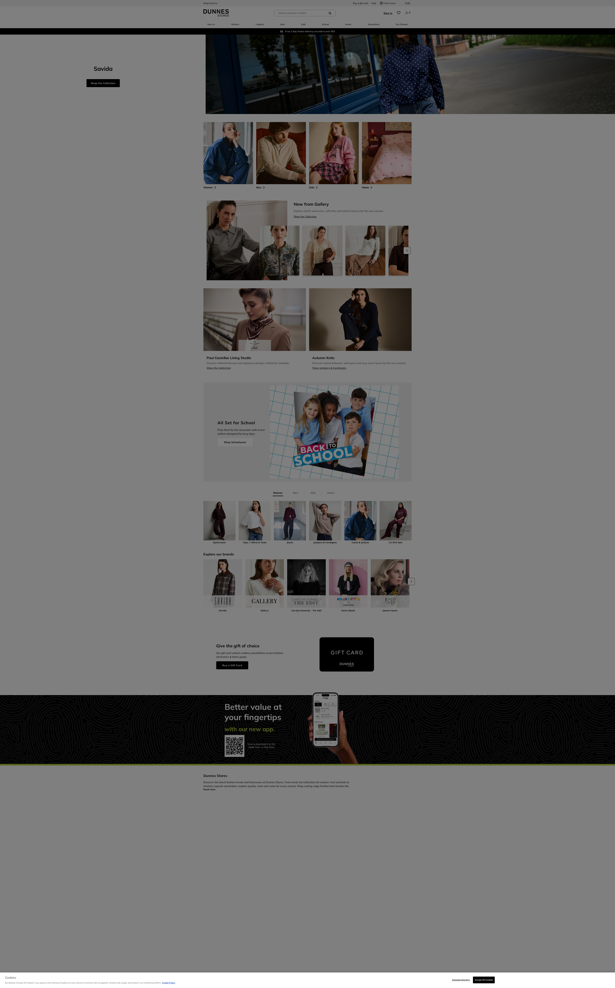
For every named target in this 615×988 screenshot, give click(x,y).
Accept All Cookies (484, 980)
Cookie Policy (168, 982)
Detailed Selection (461, 980)
